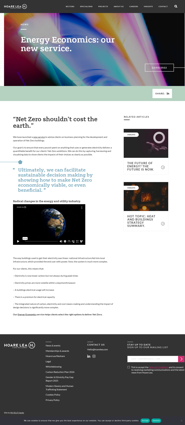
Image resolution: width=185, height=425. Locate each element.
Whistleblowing (53, 366)
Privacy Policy (53, 400)
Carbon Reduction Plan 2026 (60, 372)
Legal (48, 361)
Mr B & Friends (17, 413)
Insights (148, 6)
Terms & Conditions (158, 367)
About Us (119, 6)
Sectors (70, 6)
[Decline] (181, 420)
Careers (133, 6)
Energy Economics (27, 314)
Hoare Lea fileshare (55, 356)
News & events (53, 345)
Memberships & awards (57, 350)
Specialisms (86, 6)
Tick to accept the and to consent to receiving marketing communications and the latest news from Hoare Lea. (157, 370)
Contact (163, 6)
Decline (156, 420)
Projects (103, 6)
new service (39, 137)
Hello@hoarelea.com (97, 349)
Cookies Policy (53, 394)
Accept (145, 420)
